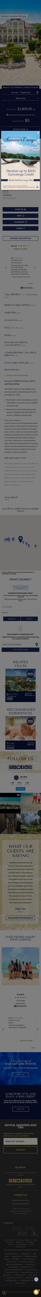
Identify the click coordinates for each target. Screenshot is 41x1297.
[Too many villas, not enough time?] (36, 1280)
